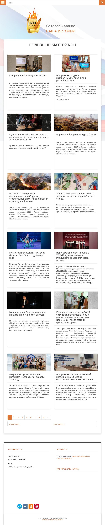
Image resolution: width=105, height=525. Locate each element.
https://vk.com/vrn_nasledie (65, 154)
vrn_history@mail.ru (65, 458)
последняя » (59, 423)
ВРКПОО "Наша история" (52, 520)
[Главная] (35, 20)
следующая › (14, 423)
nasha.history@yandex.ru (81, 456)
